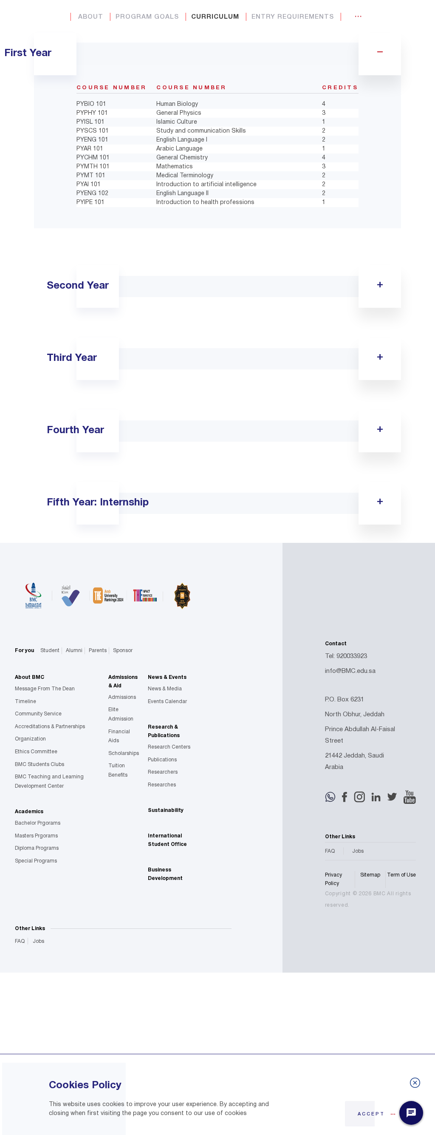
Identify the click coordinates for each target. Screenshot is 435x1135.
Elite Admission (120, 714)
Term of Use (401, 875)
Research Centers (169, 747)
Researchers (163, 772)
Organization (30, 739)
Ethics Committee (36, 751)
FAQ (20, 941)
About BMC (29, 677)
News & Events (167, 677)
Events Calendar (167, 701)
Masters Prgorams (36, 836)
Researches (162, 785)
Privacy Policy (333, 879)
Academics (29, 811)
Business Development (165, 874)
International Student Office (167, 840)
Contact (336, 643)
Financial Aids (119, 736)
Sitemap (370, 875)
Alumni (74, 650)
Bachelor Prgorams (37, 823)
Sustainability (166, 810)
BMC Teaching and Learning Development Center (49, 782)
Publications (162, 760)
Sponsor (123, 650)
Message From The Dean (45, 689)
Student (49, 650)
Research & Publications (164, 731)
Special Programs (36, 861)
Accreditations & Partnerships (50, 726)
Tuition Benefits (117, 770)
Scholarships (123, 753)
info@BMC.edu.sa (350, 671)
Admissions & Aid (123, 681)
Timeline (25, 701)
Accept (371, 1114)
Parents (98, 650)
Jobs (38, 941)
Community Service (38, 714)
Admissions (122, 697)
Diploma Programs (37, 848)
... (358, 15)
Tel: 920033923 (346, 656)
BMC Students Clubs (39, 764)
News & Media (165, 689)
